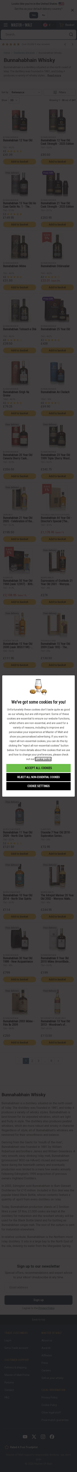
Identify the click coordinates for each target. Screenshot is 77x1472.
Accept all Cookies (38, 768)
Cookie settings (38, 786)
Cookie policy (43, 759)
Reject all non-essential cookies (38, 777)
